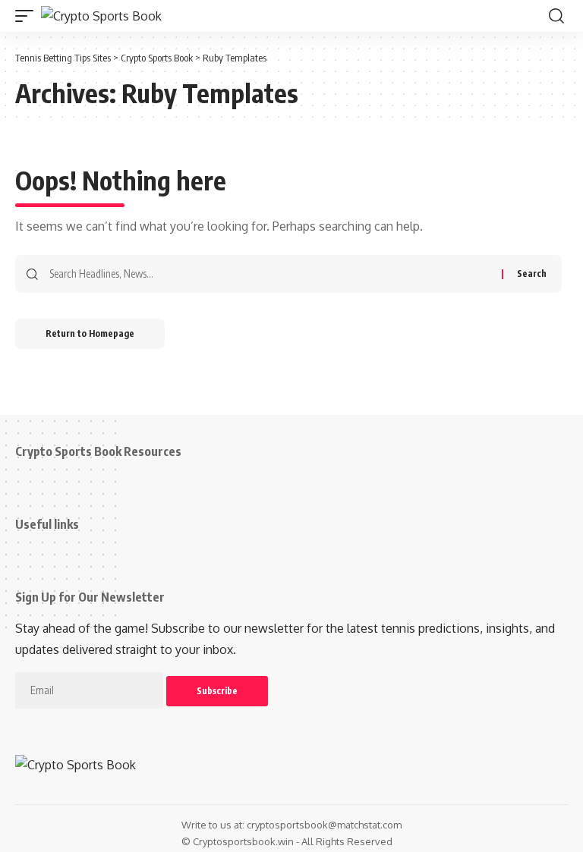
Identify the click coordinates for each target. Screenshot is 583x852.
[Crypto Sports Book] (101, 16)
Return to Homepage (90, 333)
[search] (556, 16)
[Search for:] (270, 274)
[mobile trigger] (28, 16)
